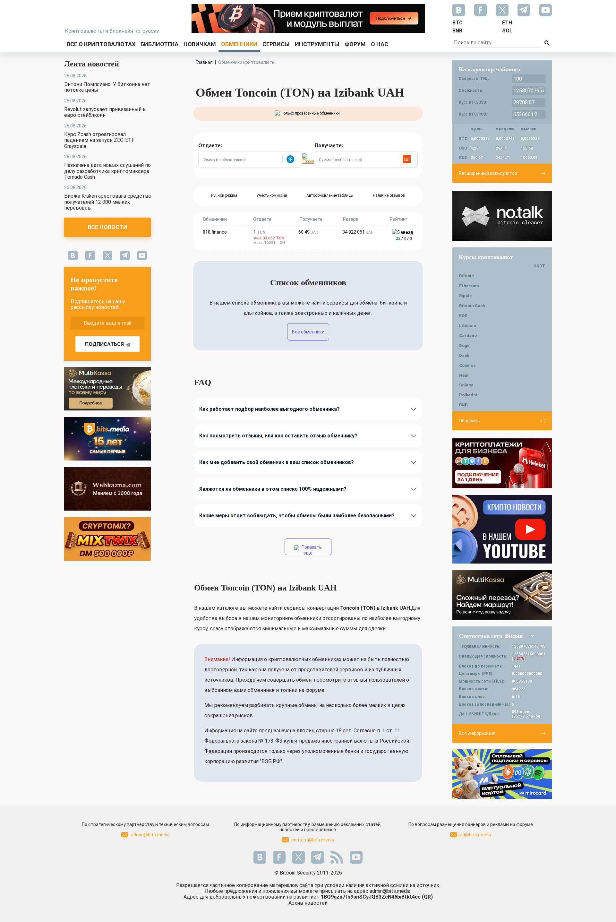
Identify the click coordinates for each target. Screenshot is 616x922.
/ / (404, 238)
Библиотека (159, 44)
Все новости (107, 227)
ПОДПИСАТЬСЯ (104, 344)
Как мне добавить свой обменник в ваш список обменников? (276, 462)
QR (427, 897)
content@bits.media (312, 839)
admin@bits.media (150, 834)
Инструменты (317, 44)
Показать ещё (311, 550)
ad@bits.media (475, 834)
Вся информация (477, 733)
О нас (379, 44)
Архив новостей (308, 903)
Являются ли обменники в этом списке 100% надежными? (272, 489)
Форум (355, 44)
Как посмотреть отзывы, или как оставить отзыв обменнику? (278, 436)
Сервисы (276, 44)
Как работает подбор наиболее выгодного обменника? (269, 409)
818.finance (215, 232)
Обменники (239, 44)
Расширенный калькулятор (488, 173)
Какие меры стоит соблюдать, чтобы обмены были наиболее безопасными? (297, 516)
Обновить (469, 420)
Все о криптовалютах (101, 44)
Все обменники (308, 331)
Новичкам (200, 44)
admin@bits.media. (390, 891)
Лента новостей (91, 64)
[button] (291, 159)
